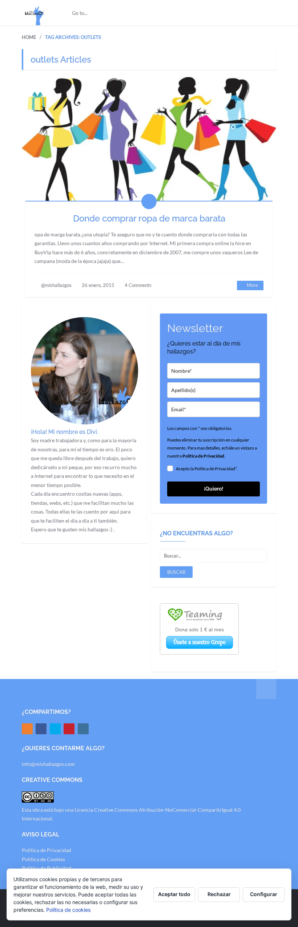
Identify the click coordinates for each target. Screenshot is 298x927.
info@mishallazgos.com (48, 764)
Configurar (263, 894)
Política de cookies (68, 910)
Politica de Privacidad (46, 850)
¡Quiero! (213, 489)
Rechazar (219, 894)
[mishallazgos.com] (34, 12)
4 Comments (138, 285)
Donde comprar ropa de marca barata (149, 218)
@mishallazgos (56, 285)
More (252, 285)
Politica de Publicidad (46, 868)
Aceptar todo (174, 894)
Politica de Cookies (43, 859)
